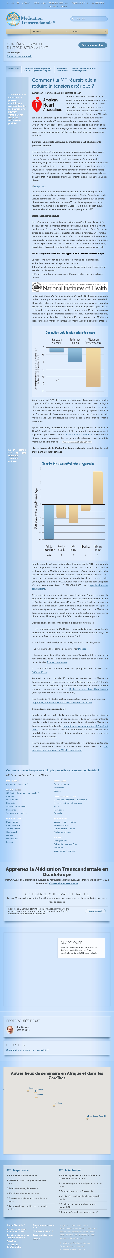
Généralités (13, 68)
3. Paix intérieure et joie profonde (22, 1188)
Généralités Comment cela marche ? (22, 793)
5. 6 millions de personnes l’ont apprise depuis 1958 (77, 1205)
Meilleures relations (62, 832)
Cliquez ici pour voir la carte (63, 883)
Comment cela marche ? (17, 784)
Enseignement (60, 841)
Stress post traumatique (16, 813)
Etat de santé (12, 822)
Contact (63, 7)
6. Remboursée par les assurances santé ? (78, 1212)
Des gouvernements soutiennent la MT (16, 1230)
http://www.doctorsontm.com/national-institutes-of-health (62, 702)
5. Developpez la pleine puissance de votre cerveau (27, 1200)
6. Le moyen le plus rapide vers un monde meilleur (27, 1207)
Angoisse (10, 796)
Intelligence (59, 810)
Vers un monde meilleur (64, 851)
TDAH (56, 807)
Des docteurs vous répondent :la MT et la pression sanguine (38, 69)
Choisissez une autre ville (19, 56)
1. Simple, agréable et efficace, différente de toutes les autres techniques (79, 1177)
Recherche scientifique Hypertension (88, 689)
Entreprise (58, 848)
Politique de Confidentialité (14, 1246)
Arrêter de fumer (61, 784)
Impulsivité (11, 810)
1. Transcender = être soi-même (22, 1175)
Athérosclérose (13, 825)
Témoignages (40, 3)
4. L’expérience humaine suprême (23, 1193)
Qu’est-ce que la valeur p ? (79, 434)
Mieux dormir (12, 800)
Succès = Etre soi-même (65, 822)
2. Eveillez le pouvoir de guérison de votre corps (26, 1182)
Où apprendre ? (98, 3)
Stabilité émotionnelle (16, 807)
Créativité (58, 813)
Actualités (51, 7)
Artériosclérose (39, 672)
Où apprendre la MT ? (43, 1231)
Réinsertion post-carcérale (65, 844)
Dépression (11, 803)
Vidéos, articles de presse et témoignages (84, 69)
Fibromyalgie (12, 839)
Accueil (10, 3)
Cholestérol (11, 832)
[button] (54, 1105)
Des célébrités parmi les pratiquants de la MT (18, 1236)
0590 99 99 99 (23, 1030)
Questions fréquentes (58, 3)
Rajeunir (9, 842)
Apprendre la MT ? (80, 3)
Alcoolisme (59, 788)
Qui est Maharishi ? (16, 1225)
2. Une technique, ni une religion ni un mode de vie (80, 1185)
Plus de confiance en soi (64, 829)
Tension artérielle (14, 829)
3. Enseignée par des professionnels (76, 1191)
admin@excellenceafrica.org (72, 1249)
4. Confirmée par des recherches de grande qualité (79, 1197)
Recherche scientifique (62, 69)
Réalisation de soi (61, 825)
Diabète (82, 649)
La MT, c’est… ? (23, 3)
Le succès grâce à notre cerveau (68, 803)
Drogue (57, 791)
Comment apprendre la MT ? (43, 1226)
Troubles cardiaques (57, 662)
